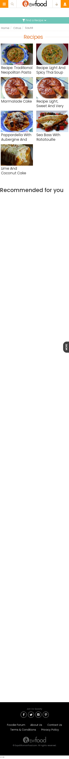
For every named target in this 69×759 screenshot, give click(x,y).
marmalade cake (16, 101)
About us (36, 725)
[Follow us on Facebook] (23, 714)
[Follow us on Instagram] (38, 714)
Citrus (17, 28)
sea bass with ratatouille (48, 137)
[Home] (35, 739)
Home (5, 28)
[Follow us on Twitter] (31, 714)
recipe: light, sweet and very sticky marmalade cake (52, 103)
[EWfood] (34, 3)
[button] (4, 4)
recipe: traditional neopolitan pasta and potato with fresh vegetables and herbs (17, 70)
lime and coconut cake (13, 170)
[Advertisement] (34, 351)
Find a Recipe (34, 20)
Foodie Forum (16, 725)
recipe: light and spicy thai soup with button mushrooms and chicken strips (51, 70)
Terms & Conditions (23, 730)
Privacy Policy (50, 730)
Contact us (54, 725)
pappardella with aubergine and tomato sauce (16, 137)
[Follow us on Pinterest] (45, 714)
